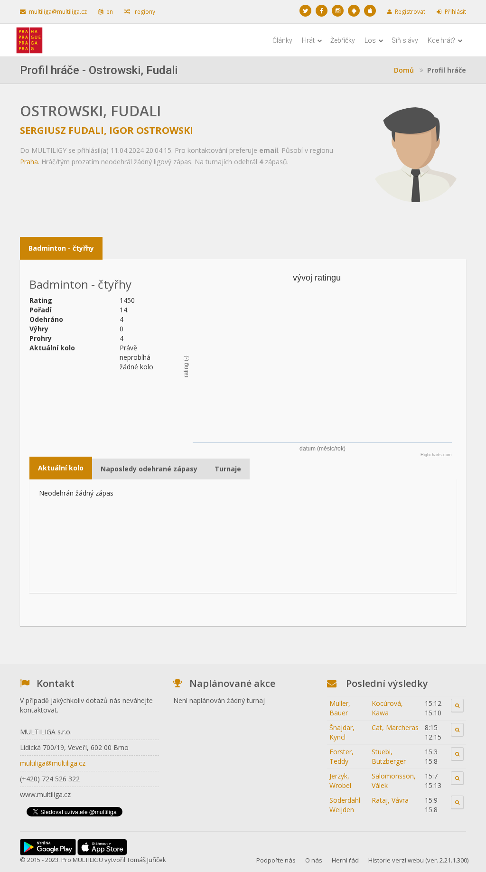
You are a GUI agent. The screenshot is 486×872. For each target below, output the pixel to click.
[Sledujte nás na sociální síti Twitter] (305, 11)
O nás (313, 860)
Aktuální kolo (61, 467)
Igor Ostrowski (151, 130)
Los (370, 40)
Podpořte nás (276, 860)
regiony (144, 12)
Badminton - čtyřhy (61, 248)
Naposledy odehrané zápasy (149, 468)
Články (282, 40)
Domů (404, 70)
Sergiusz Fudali (62, 130)
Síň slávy (405, 40)
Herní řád (345, 860)
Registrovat (410, 12)
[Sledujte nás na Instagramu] (338, 11)
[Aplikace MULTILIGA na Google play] (354, 11)
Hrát (309, 40)
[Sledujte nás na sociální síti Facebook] (321, 11)
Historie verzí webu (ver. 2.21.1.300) (418, 860)
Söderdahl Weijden (344, 805)
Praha (29, 161)
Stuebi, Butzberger (389, 756)
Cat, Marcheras (395, 727)
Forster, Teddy (341, 756)
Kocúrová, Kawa (387, 708)
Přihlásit (455, 12)
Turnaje (228, 468)
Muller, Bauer (339, 708)
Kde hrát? (442, 40)
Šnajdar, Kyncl (342, 732)
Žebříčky (342, 40)
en (109, 12)
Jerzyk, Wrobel (340, 780)
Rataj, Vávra (390, 800)
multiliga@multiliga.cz (58, 12)
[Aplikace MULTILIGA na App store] (370, 11)
